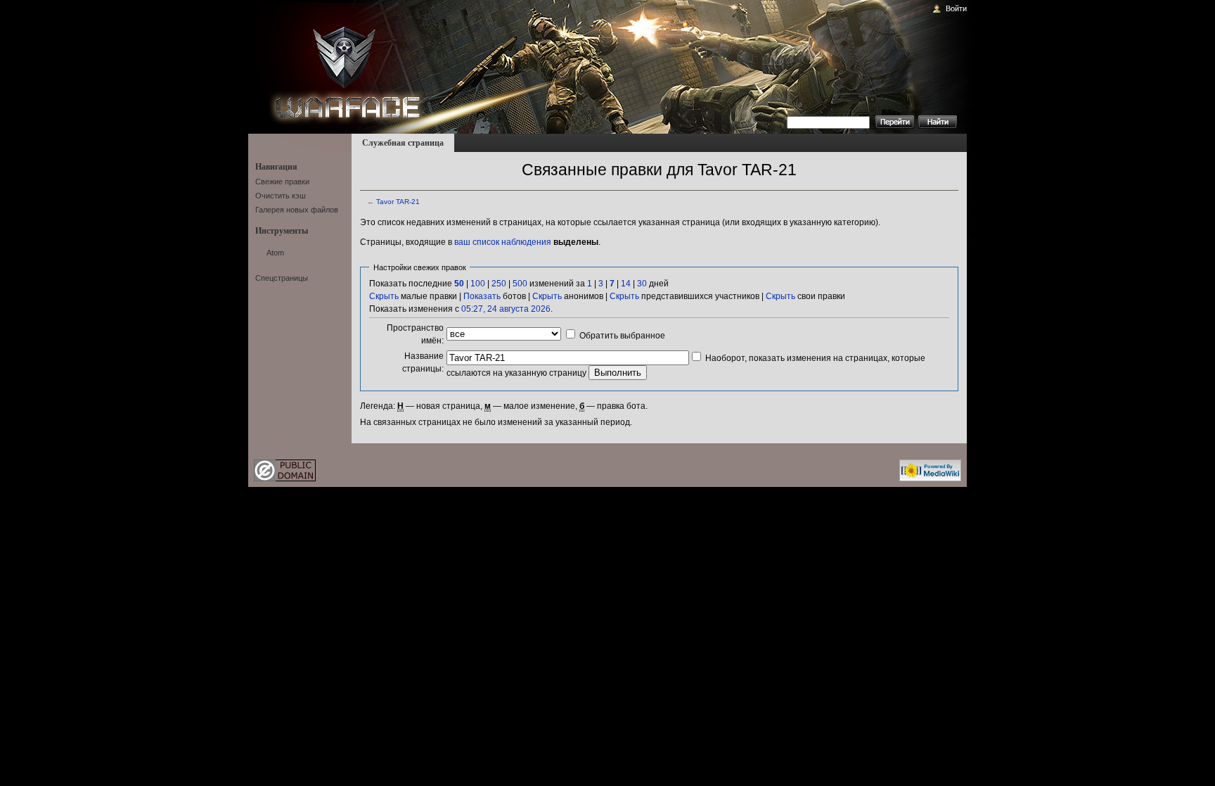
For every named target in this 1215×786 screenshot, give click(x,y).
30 (642, 284)
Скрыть (384, 296)
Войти (956, 8)
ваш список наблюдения (502, 242)
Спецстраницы (281, 278)
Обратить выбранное (622, 336)
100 (477, 284)
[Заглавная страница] (341, 64)
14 (626, 284)
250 (498, 284)
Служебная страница (403, 143)
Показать (482, 296)
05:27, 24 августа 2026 (506, 309)
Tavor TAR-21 (398, 201)
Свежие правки (282, 181)
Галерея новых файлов (296, 209)
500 (520, 284)
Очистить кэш (280, 195)
